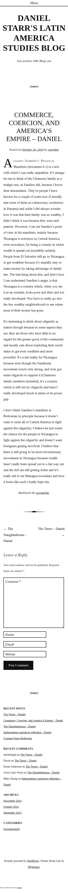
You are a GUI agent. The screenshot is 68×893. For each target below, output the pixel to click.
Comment (13, 581)
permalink (42, 493)
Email (9, 645)
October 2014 (11, 806)
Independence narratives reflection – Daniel (27, 732)
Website (10, 654)
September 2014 (12, 812)
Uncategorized (11, 829)
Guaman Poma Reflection (17, 738)
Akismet (19, 887)
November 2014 (12, 800)
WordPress (33, 860)
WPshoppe (34, 867)
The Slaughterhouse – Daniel (15, 534)
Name (9, 635)
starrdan (53, 149)
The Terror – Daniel (14, 714)
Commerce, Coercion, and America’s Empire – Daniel (33, 720)
